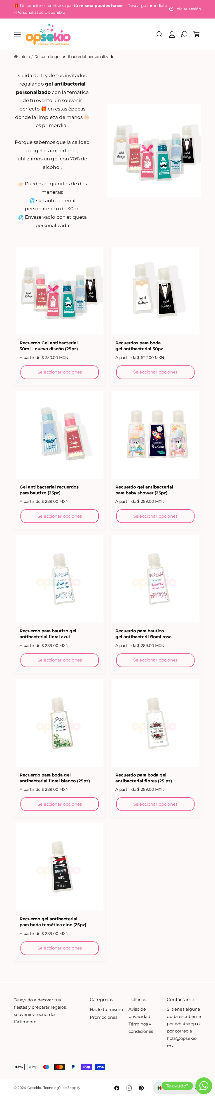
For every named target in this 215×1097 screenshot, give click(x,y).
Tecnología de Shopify (61, 1088)
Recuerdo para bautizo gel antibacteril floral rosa (143, 633)
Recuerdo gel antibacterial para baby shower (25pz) (144, 490)
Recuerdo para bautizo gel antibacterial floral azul (48, 633)
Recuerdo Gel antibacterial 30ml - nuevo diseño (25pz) (49, 345)
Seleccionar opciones (60, 372)
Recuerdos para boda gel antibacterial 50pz (139, 345)
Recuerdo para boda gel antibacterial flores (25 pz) (143, 778)
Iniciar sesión (188, 9)
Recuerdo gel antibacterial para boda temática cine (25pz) (53, 921)
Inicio (24, 56)
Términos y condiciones (140, 1028)
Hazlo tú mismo (106, 1009)
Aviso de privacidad (139, 1013)
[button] (17, 34)
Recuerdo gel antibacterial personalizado (74, 56)
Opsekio (34, 1088)
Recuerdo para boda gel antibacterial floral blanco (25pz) (55, 778)
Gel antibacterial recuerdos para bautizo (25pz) (49, 490)
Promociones (103, 1017)
